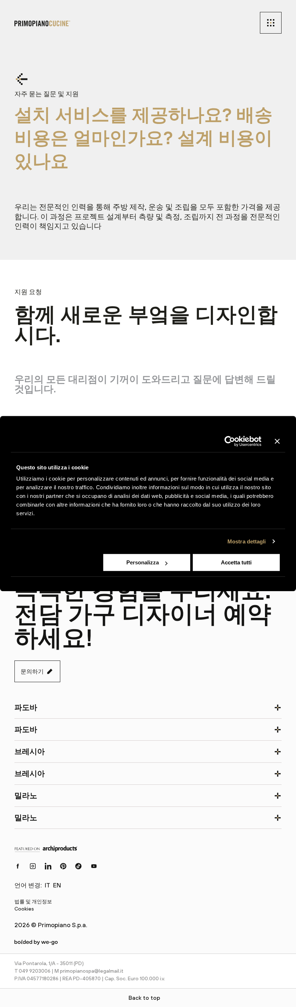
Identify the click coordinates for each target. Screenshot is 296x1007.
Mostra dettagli (246, 541)
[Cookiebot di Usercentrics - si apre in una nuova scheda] (229, 441)
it (47, 885)
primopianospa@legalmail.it (91, 971)
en (57, 885)
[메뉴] (271, 23)
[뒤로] (25, 79)
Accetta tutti (236, 562)
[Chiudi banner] (277, 441)
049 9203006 (35, 971)
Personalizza (142, 562)
